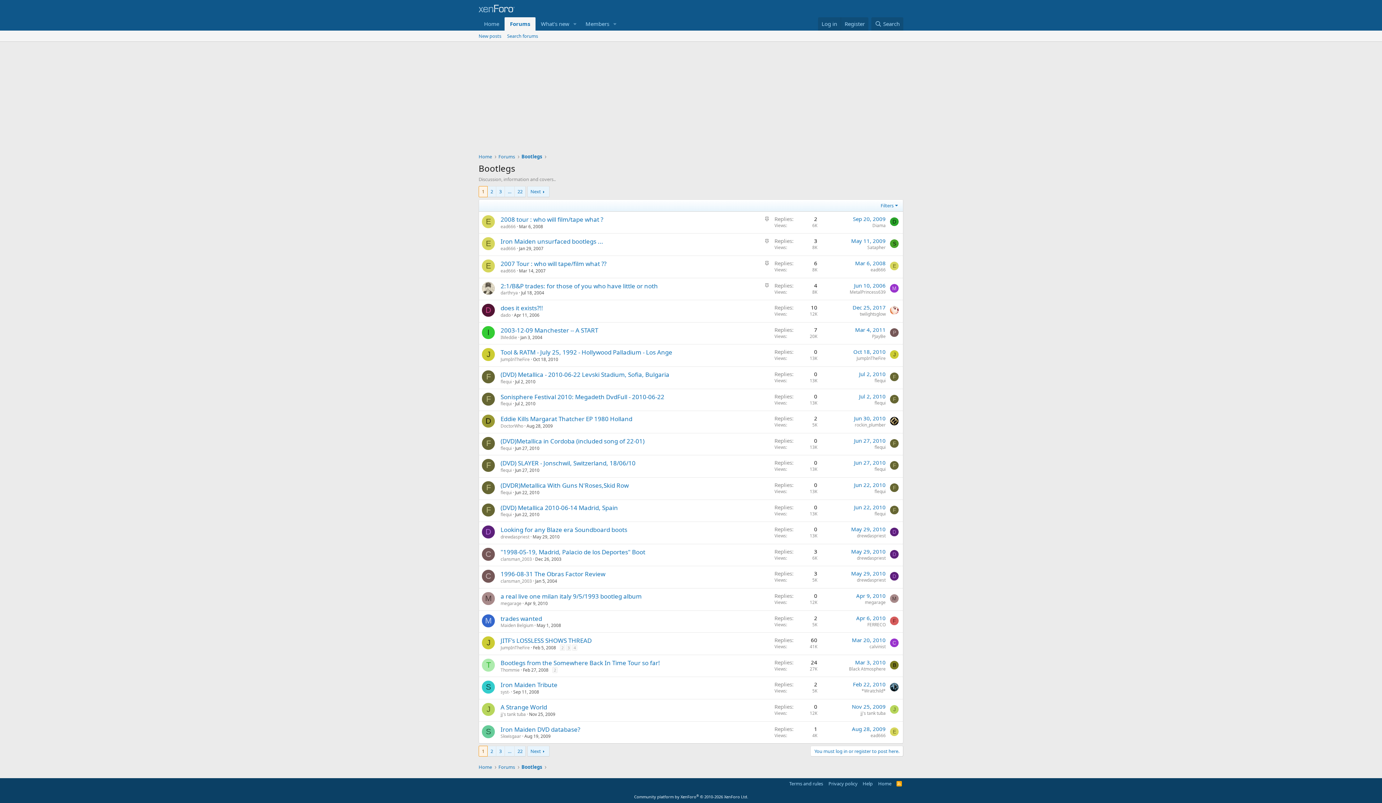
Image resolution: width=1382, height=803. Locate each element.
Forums (520, 23)
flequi (506, 382)
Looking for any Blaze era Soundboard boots (564, 529)
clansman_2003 (516, 559)
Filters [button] (887, 205)
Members (597, 23)
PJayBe (879, 336)
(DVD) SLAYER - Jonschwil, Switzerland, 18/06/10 (568, 463)
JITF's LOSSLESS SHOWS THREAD (546, 640)
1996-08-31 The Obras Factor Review (553, 574)
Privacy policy (843, 783)
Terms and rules (806, 783)
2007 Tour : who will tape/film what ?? (553, 264)
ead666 (508, 227)
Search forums (522, 36)
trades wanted (521, 618)
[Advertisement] (691, 95)
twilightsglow (873, 314)
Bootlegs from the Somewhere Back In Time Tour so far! (580, 663)
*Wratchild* (874, 691)
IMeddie (509, 337)
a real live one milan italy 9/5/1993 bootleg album (571, 596)
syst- (505, 692)
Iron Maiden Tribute (529, 685)
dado (506, 315)
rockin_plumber (870, 425)
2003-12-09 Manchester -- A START (549, 330)
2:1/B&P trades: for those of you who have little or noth (579, 286)
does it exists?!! (522, 308)
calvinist (878, 647)
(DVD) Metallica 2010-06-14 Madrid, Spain (559, 508)
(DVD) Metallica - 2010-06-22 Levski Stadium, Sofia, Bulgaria (585, 374)
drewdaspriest (515, 537)
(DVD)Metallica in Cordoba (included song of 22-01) (573, 441)
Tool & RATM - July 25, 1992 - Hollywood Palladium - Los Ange (586, 352)
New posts (490, 36)
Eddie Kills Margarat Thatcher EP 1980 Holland (566, 419)
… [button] (509, 191)
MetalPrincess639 (868, 292)
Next (535, 191)
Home (491, 23)
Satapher (876, 247)
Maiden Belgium (517, 625)
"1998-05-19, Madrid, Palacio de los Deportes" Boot (573, 552)
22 (520, 191)
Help (868, 783)
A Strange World (524, 707)
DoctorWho (512, 426)
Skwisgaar (511, 736)
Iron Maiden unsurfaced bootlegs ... (552, 241)
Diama (879, 225)
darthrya (509, 293)
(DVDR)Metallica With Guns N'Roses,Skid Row (565, 485)
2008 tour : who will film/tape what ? (552, 219)
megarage (511, 603)
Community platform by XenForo (691, 796)
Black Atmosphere (867, 669)
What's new (555, 23)
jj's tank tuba (513, 714)
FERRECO (876, 625)
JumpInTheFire (515, 359)
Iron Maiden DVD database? (540, 729)
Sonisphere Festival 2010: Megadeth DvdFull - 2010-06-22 (582, 397)
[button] (575, 24)
